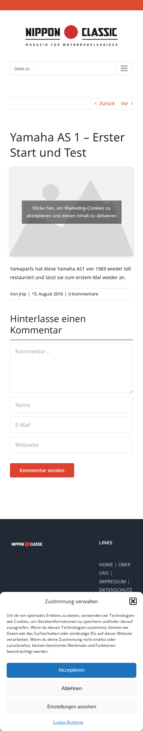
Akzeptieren (71, 670)
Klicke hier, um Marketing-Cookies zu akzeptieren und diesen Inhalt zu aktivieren (72, 211)
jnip (22, 294)
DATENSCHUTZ (115, 590)
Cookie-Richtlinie (68, 722)
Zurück (107, 103)
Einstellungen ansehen (71, 706)
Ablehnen (72, 688)
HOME (106, 564)
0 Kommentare (83, 294)
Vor (124, 103)
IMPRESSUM (112, 581)
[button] (133, 601)
